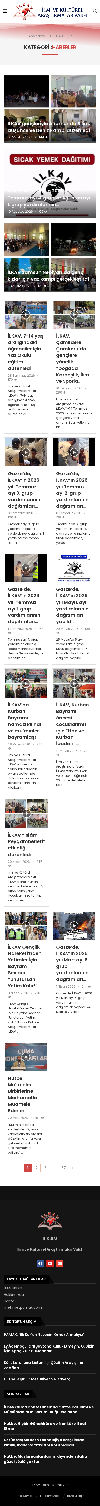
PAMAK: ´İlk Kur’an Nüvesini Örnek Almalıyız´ (44, 1334)
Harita (9, 1301)
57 (63, 1168)
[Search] (94, 11)
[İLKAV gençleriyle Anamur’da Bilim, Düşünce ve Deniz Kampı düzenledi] (50, 108)
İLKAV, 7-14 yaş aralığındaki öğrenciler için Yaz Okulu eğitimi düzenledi (25, 352)
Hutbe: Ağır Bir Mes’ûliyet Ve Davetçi (38, 1379)
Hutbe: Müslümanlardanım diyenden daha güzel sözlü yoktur (45, 1459)
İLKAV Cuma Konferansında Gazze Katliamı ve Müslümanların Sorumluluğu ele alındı (49, 1410)
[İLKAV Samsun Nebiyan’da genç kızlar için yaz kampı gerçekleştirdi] (50, 257)
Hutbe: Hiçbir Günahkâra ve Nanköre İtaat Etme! (45, 1426)
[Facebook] (40, 1263)
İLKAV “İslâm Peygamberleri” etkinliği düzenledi (26, 845)
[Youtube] (50, 1263)
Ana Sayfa (23, 1495)
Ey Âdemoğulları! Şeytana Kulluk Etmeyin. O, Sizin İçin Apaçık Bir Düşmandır (49, 1349)
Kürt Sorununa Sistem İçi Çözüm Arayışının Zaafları (43, 1365)
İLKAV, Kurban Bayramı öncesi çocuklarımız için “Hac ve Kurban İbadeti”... (72, 724)
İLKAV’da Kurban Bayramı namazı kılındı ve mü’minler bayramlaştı (24, 720)
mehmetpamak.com (23, 1307)
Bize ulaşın (13, 1288)
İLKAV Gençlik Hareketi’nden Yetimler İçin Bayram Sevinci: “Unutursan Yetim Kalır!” (25, 966)
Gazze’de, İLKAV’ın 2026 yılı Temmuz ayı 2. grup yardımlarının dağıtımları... (72, 489)
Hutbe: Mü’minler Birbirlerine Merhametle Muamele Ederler (22, 1094)
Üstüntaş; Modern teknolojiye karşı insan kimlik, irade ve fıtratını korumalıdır (44, 1442)
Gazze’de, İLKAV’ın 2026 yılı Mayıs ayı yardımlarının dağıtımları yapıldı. (72, 605)
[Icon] (26, 314)
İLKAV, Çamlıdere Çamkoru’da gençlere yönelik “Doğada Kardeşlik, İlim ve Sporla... (72, 358)
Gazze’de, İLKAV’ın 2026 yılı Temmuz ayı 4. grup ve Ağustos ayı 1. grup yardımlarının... (49, 198)
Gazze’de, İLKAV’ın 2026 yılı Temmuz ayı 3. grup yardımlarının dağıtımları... (24, 489)
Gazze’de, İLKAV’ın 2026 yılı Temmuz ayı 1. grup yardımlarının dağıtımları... (24, 605)
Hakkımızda (14, 1294)
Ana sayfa (36, 36)
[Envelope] (59, 1263)
